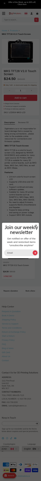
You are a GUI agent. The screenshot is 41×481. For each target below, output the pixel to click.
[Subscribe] (35, 252)
